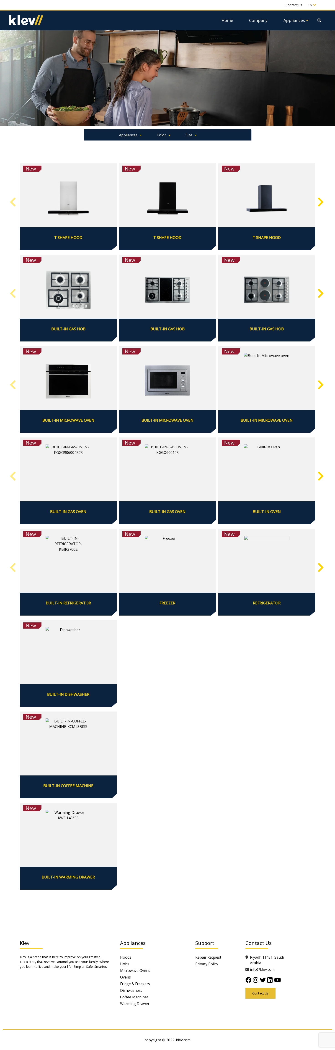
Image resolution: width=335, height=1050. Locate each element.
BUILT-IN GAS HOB (68, 329)
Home (227, 20)
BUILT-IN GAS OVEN (68, 511)
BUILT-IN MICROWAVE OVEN (68, 420)
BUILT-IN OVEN (267, 511)
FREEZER (167, 603)
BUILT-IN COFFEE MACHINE (68, 785)
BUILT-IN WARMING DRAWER (68, 877)
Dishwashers (131, 990)
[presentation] (13, 202)
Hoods (125, 957)
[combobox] (129, 135)
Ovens (125, 977)
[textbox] (129, 134)
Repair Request (208, 957)
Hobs (124, 963)
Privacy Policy (206, 963)
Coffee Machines (134, 997)
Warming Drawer (134, 1003)
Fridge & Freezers (135, 983)
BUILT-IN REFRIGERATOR (68, 603)
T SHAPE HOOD (68, 237)
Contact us (294, 5)
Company (258, 20)
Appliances (294, 20)
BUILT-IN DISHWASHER (68, 694)
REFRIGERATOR (267, 603)
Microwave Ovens (135, 970)
